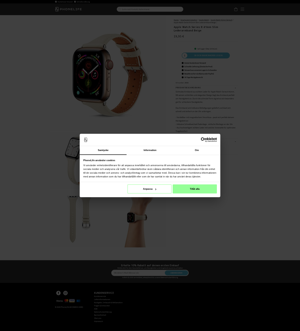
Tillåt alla (195, 189)
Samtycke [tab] (103, 150)
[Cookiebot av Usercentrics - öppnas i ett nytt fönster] (203, 140)
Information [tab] (150, 150)
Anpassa (147, 189)
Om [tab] (197, 150)
